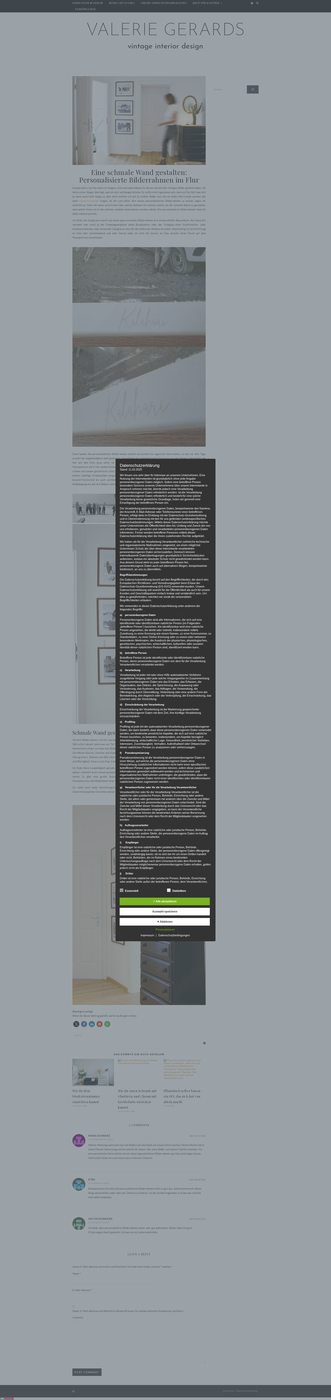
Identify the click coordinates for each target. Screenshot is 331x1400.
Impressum (147, 935)
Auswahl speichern (164, 911)
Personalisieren (165, 929)
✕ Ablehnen (165, 921)
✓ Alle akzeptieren (165, 901)
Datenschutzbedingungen (174, 935)
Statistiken (179, 890)
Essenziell (131, 890)
